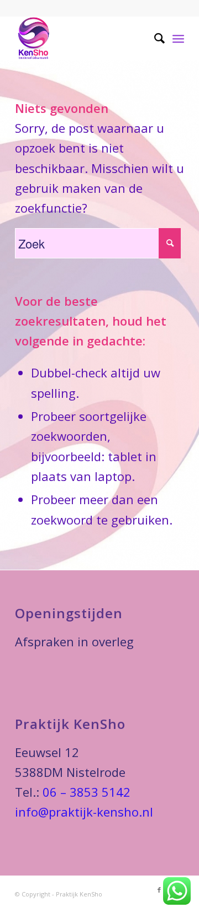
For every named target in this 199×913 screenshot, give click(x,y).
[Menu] (178, 38)
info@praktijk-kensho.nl (84, 811)
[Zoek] (154, 38)
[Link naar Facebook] (159, 890)
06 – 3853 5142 (86, 792)
